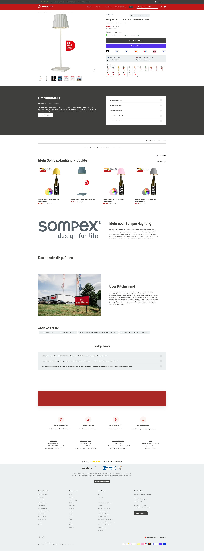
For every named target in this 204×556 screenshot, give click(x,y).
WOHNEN (107, 7)
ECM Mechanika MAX (118, 441)
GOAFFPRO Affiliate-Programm (106, 522)
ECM (70, 522)
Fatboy (150, 441)
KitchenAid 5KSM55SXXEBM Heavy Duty (53, 445)
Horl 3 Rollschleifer (86, 443)
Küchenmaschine (149, 297)
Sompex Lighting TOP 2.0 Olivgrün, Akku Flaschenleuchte (58, 332)
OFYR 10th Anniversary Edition (118, 448)
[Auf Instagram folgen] (43, 537)
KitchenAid (72, 502)
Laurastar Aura (150, 445)
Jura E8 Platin (118, 443)
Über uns (100, 497)
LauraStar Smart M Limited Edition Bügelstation (118, 445)
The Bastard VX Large (150, 448)
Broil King (71, 505)
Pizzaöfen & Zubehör (44, 511)
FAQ (99, 494)
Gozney (71, 513)
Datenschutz (41, 544)
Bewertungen (101, 530)
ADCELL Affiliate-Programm (105, 519)
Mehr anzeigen (45, 115)
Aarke (70, 516)
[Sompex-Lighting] (110, 15)
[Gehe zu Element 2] (47, 78)
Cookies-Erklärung (103, 516)
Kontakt (100, 500)
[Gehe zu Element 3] (53, 78)
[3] (79, 78)
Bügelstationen (42, 500)
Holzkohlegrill (42, 513)
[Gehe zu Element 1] (40, 78)
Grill (156, 297)
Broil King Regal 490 (85, 441)
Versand (115, 28)
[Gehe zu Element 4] (59, 78)
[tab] (153, 141)
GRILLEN (97, 7)
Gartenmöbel (41, 505)
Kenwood (71, 527)
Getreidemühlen (42, 508)
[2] (72, 78)
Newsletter (101, 505)
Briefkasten (53, 441)
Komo (70, 519)
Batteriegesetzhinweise (104, 508)
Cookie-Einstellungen (103, 513)
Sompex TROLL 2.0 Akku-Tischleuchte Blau (83, 199)
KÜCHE (89, 7)
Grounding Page (102, 527)
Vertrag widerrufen (140, 513)
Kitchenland (132, 292)
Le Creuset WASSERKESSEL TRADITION (86, 448)
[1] (66, 78)
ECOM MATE (59, 543)
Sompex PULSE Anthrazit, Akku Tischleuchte (135, 332)
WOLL (70, 511)
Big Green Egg (73, 500)
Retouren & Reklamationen (105, 502)
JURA (70, 494)
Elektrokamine (42, 502)
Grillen (40, 522)
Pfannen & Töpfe (42, 516)
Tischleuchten (47, 12)
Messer (40, 524)
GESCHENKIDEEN (119, 7)
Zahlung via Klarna (103, 511)
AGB (54, 544)
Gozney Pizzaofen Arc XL (53, 443)
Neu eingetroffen (42, 494)
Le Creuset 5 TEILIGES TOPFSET (53, 448)
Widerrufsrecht (59, 544)
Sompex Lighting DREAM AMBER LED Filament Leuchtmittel (98, 332)
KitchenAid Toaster (86, 445)
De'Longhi (71, 508)
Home (39, 12)
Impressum (48, 544)
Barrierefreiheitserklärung (105, 524)
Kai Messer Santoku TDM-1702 (150, 443)
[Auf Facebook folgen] (39, 537)
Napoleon (71, 497)
